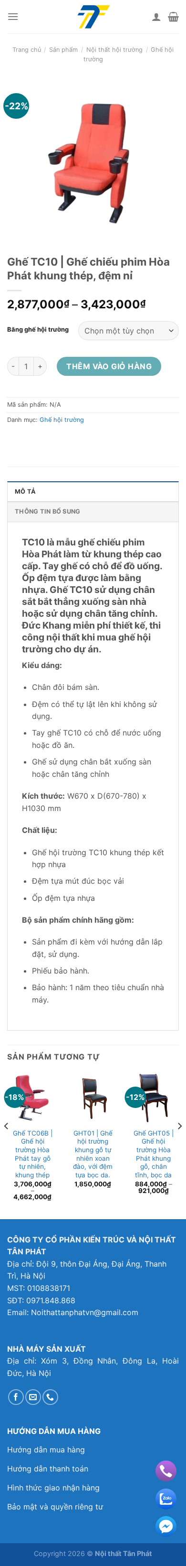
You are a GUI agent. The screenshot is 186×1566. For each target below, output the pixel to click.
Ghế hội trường (62, 419)
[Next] (179, 1144)
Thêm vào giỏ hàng (109, 366)
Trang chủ (26, 49)
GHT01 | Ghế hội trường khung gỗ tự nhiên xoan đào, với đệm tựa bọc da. (93, 1154)
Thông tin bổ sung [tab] (47, 511)
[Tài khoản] (156, 16)
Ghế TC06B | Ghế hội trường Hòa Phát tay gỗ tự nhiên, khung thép (32, 1154)
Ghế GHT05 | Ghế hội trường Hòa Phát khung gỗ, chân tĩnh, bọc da (154, 1154)
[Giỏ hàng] (173, 16)
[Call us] (50, 1397)
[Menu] (13, 16)
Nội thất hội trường (114, 49)
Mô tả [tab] (25, 491)
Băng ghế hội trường (38, 329)
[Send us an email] (33, 1397)
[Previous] (6, 1144)
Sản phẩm (63, 49)
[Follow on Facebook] (16, 1397)
